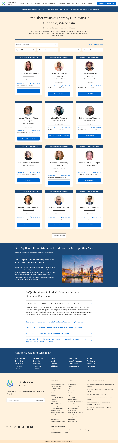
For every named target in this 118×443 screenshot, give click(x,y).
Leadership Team (55, 430)
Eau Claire (19, 364)
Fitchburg (19, 366)
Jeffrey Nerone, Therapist (89, 118)
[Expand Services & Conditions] (56, 3)
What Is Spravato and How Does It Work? (97, 394)
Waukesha (91, 361)
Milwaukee (18, 252)
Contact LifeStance (56, 432)
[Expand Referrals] (78, 3)
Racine (89, 358)
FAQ (69, 395)
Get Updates (39, 400)
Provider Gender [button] (93, 50)
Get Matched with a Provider (107, 3)
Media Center (71, 393)
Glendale (72, 28)
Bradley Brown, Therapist (59, 208)
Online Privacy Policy (73, 399)
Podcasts (70, 386)
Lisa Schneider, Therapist (28, 163)
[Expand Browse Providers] (31, 3)
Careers (66, 432)
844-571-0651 (35, 83)
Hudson (36, 369)
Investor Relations (68, 430)
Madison (54, 361)
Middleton (55, 366)
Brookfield (19, 361)
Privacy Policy (71, 397)
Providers (46, 28)
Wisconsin (64, 28)
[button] (24, 3)
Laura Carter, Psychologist (28, 74)
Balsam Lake (20, 358)
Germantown (38, 358)
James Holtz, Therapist (89, 208)
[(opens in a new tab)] (7, 427)
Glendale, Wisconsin (50, 307)
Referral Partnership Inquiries (84, 430)
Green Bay (37, 364)
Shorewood (25, 252)
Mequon (54, 364)
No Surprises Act (99, 430)
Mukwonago (73, 364)
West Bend (91, 366)
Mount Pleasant (75, 361)
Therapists (55, 28)
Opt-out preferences (73, 421)
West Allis (41, 252)
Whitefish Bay (48, 252)
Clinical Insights (72, 390)
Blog (69, 388)
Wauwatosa (33, 252)
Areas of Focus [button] (48, 50)
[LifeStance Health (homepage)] (9, 3)
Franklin (18, 369)
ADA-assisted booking (73, 406)
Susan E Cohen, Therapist (28, 208)
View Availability (28, 91)
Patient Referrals (72, 384)
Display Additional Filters (95, 44)
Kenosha (54, 358)
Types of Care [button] (25, 50)
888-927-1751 (97, 127)
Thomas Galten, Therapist (89, 163)
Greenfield (37, 366)
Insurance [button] (70, 50)
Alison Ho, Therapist (59, 118)
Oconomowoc (74, 366)
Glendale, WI (20, 83)
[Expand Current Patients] (93, 3)
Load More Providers (59, 235)
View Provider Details (28, 76)
